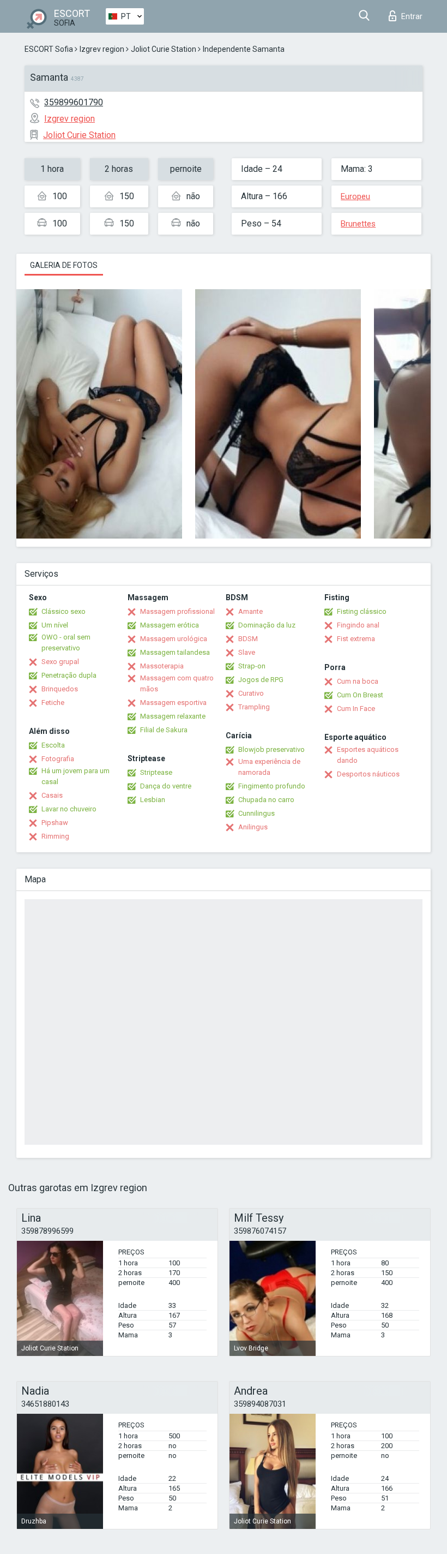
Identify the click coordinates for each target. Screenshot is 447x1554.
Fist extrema (356, 639)
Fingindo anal (358, 625)
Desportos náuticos (368, 774)
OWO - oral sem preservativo (65, 642)
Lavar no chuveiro (68, 809)
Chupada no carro (266, 800)
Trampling (254, 707)
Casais (52, 795)
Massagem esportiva (173, 702)
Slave (246, 652)
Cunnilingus (256, 813)
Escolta (53, 745)
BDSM (248, 639)
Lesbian (152, 800)
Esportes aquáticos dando (367, 754)
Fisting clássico (361, 611)
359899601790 (73, 102)
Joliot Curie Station (163, 49)
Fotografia (57, 759)
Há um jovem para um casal (75, 776)
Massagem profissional (177, 611)
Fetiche (52, 702)
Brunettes (358, 224)
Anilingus (253, 827)
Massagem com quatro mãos (177, 683)
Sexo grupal (60, 662)
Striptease (156, 772)
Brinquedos (59, 689)
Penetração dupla (68, 675)
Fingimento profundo (271, 786)
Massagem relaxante (173, 716)
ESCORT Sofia (49, 49)
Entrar (411, 16)
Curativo (251, 693)
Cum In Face (356, 708)
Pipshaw (54, 822)
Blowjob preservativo (271, 749)
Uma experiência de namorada (269, 766)
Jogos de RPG (260, 680)
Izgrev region (102, 49)
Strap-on (251, 666)
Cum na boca (357, 681)
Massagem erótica (169, 625)
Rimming (55, 836)
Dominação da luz (266, 625)
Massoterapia (162, 666)
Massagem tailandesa (175, 652)
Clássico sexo (63, 611)
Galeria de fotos (64, 265)
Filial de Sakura (164, 730)
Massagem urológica (173, 639)
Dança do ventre (165, 786)
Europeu (355, 196)
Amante (250, 611)
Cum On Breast (360, 695)
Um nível (54, 625)
